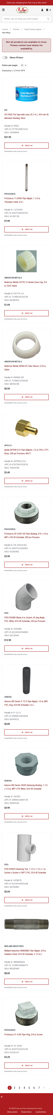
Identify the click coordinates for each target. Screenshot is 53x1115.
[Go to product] (26, 93)
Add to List (28, 146)
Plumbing (16, 29)
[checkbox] (5, 57)
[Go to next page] (44, 1088)
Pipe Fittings (6, 33)
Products (5, 29)
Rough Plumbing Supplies (32, 29)
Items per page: (10, 65)
